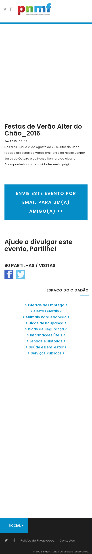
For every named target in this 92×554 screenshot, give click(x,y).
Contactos (67, 540)
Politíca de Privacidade (37, 540)
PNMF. (46, 551)
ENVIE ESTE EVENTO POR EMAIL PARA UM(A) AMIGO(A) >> (46, 202)
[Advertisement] (46, 72)
